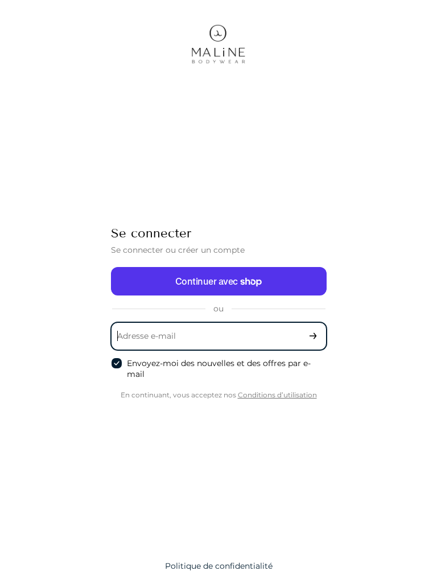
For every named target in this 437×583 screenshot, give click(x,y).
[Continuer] (313, 336)
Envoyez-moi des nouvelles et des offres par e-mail (219, 368)
